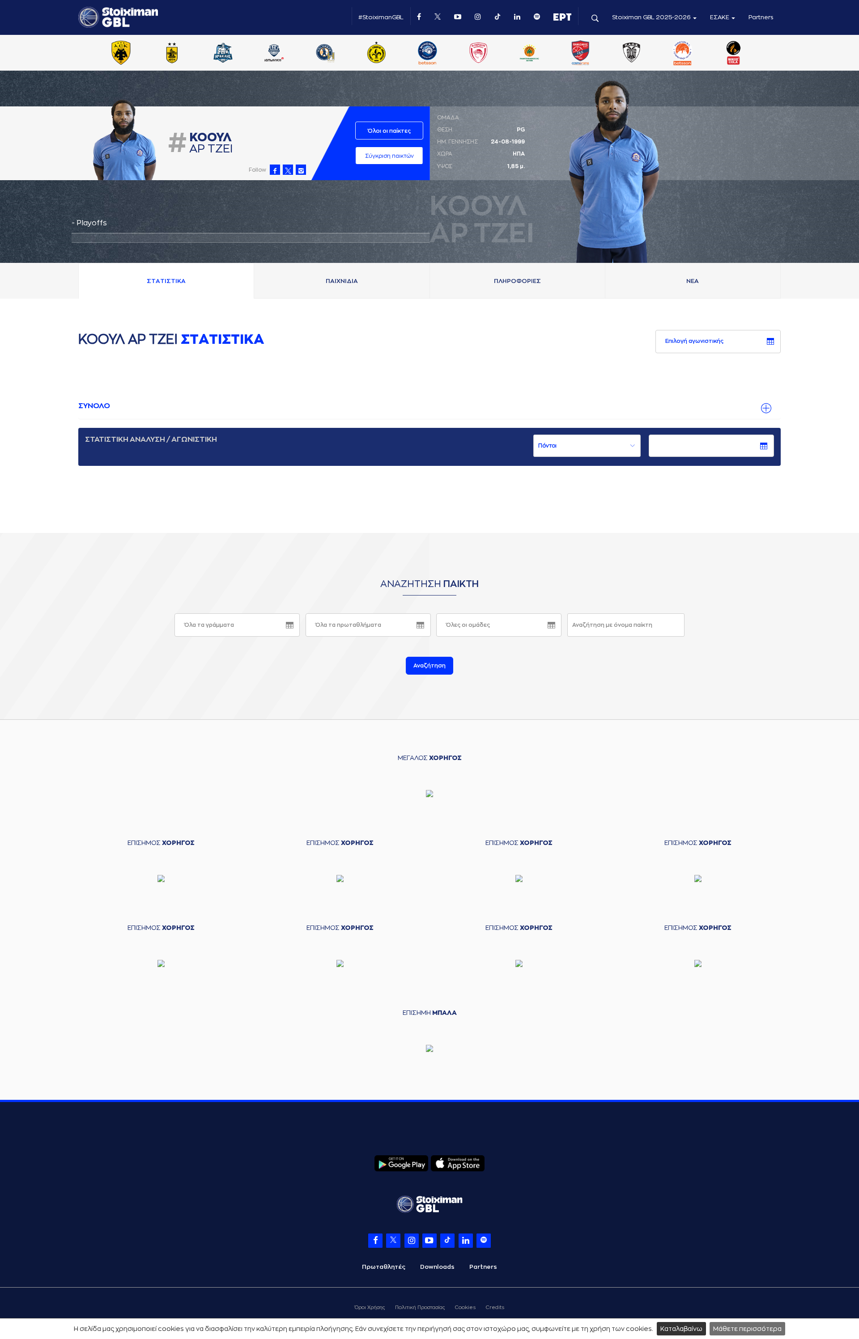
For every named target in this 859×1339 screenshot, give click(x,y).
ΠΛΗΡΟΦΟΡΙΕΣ (517, 281)
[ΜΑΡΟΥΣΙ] (376, 54)
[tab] (429, 406)
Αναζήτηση (429, 665)
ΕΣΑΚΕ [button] (720, 17)
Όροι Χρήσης (370, 1307)
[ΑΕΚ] (121, 54)
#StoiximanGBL (381, 17)
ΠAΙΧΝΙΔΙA (342, 281)
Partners (761, 17)
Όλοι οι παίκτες (389, 131)
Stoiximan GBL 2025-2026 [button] (652, 17)
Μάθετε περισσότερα (747, 1329)
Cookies (465, 1307)
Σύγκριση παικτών (389, 156)
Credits (495, 1307)
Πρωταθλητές (383, 1267)
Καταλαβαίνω (681, 1329)
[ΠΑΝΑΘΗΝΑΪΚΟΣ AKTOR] (529, 54)
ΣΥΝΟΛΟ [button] (94, 406)
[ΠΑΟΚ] (631, 54)
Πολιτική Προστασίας (420, 1307)
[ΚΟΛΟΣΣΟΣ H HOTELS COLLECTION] (325, 54)
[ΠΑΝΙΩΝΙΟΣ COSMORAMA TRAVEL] (580, 54)
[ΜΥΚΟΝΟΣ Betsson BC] (427, 54)
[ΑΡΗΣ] (172, 54)
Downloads (437, 1267)
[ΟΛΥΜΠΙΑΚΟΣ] (478, 54)
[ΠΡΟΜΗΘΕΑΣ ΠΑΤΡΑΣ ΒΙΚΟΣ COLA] (734, 54)
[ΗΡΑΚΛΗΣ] (223, 54)
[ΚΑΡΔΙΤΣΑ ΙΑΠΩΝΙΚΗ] (274, 54)
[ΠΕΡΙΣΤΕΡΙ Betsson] (683, 54)
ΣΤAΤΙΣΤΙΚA (166, 281)
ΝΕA (692, 281)
